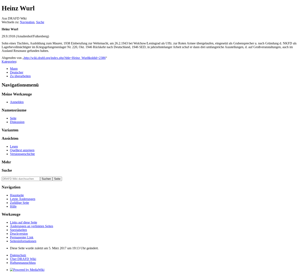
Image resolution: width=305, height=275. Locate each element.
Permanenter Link (21, 237)
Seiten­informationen (23, 241)
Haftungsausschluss (23, 262)
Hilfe (13, 206)
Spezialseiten (18, 230)
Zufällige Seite (19, 202)
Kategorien (9, 61)
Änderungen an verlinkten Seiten (31, 226)
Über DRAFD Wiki (23, 259)
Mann (14, 68)
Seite (13, 118)
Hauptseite (17, 195)
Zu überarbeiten (20, 76)
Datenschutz (18, 255)
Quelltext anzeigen (22, 150)
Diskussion (17, 122)
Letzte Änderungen (22, 199)
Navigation (27, 22)
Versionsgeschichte (22, 154)
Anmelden (17, 102)
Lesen (14, 146)
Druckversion (19, 233)
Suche (40, 22)
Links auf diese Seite (23, 222)
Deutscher (16, 72)
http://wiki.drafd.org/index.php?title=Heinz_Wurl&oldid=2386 (65, 58)
